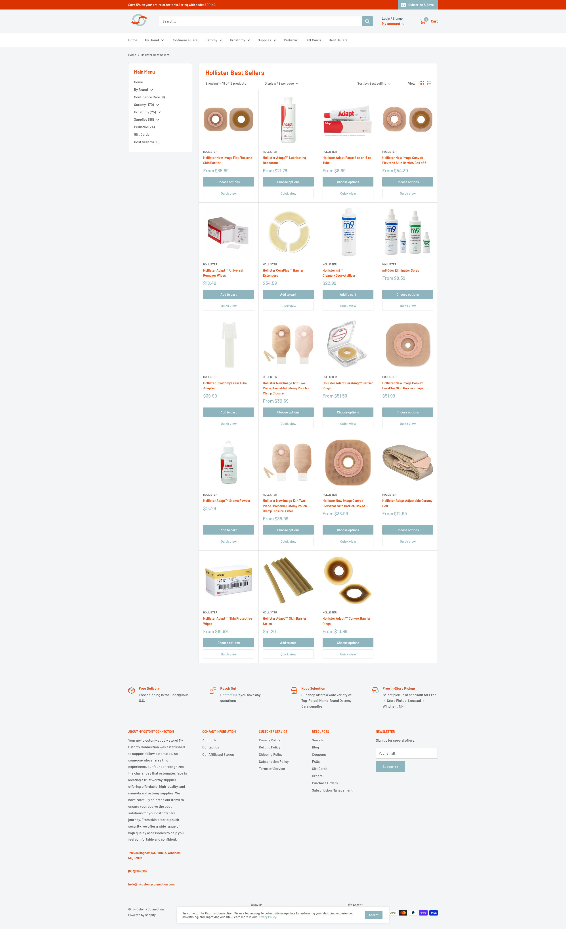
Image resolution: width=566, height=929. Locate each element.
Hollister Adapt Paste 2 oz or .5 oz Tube (347, 160)
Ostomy (211, 40)
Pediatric (291, 40)
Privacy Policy (269, 740)
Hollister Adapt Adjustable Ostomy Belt (407, 503)
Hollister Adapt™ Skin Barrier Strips (284, 620)
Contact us (228, 695)
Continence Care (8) (149, 97)
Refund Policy (269, 747)
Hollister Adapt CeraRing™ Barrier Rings (348, 385)
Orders (317, 776)
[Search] (367, 21)
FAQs (316, 761)
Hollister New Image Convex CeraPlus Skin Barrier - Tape (402, 385)
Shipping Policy (271, 754)
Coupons (319, 754)
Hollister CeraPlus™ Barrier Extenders (283, 272)
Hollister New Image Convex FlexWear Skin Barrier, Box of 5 (345, 503)
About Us (209, 740)
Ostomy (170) (144, 104)
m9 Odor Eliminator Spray (400, 270)
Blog (315, 747)
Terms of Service (272, 768)
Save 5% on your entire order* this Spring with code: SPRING (172, 5)
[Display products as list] (429, 83)
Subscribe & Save (421, 5)
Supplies (264, 40)
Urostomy (237, 40)
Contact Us (210, 747)
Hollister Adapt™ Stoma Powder (226, 501)
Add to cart (228, 294)
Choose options (229, 182)
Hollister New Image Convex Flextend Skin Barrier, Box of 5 (404, 160)
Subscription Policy (274, 761)
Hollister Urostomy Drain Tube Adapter (225, 385)
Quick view (229, 193)
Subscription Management (332, 790)
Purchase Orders (325, 783)
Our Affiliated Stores (218, 754)
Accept (374, 915)
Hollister (210, 151)
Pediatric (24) (144, 127)
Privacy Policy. (267, 917)
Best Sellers (338, 40)
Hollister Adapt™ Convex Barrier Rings (347, 620)
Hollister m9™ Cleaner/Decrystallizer (339, 272)
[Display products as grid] (422, 83)
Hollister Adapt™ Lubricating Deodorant (284, 160)
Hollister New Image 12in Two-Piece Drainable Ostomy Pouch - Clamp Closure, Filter (286, 506)
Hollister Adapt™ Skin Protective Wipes (227, 620)
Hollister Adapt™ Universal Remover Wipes (223, 272)
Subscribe (390, 766)
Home (132, 40)
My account (391, 23)
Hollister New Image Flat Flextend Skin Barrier (227, 160)
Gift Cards (313, 40)
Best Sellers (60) (146, 142)
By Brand (152, 40)
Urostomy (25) (145, 112)
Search (317, 740)
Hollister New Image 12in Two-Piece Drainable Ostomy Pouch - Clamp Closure (286, 388)
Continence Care (185, 40)
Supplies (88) (144, 119)
